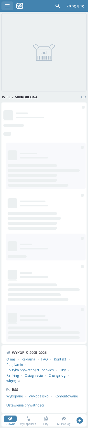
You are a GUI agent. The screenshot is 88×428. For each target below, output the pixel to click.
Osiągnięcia (34, 375)
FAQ (44, 359)
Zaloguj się (75, 5)
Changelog (57, 375)
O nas (11, 359)
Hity (63, 370)
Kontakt (60, 359)
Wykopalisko (39, 396)
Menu (7, 5)
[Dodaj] (80, 420)
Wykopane (14, 396)
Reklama (28, 359)
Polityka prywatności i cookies (30, 370)
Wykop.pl (19, 6)
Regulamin (14, 364)
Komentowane (66, 396)
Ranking (12, 375)
